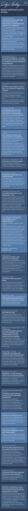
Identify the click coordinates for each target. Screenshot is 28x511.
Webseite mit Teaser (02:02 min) (9, 248)
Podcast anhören (22, 251)
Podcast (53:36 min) (6, 250)
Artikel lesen (23, 50)
